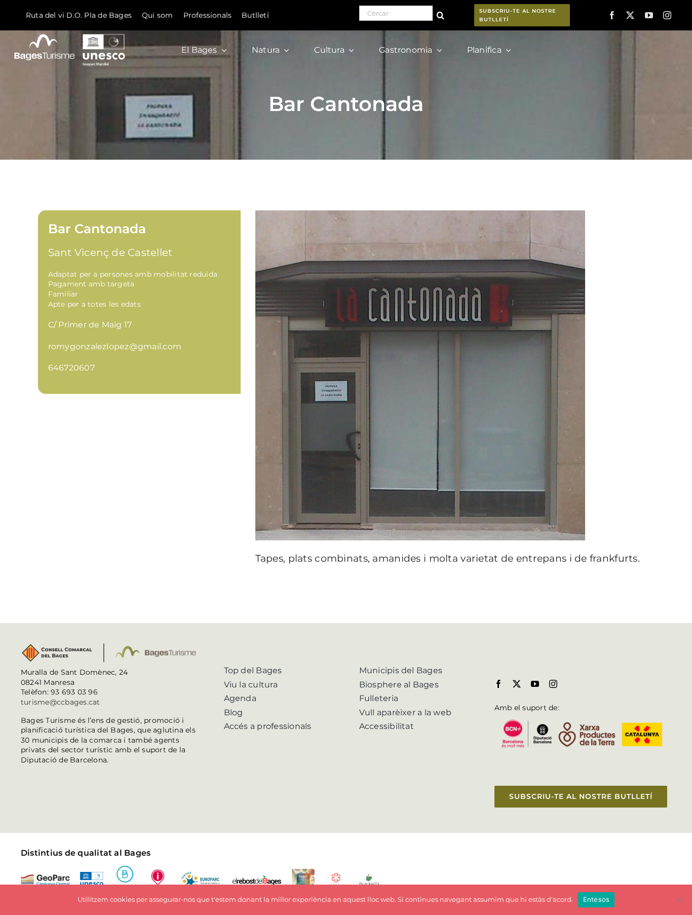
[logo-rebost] (256, 879)
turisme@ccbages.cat (60, 702)
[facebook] (612, 15)
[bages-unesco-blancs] (70, 33)
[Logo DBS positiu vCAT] (124, 869)
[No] (679, 900)
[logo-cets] (200, 872)
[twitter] (630, 15)
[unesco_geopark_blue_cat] (91, 876)
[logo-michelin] (336, 876)
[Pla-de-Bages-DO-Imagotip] (369, 877)
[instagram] (667, 15)
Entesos (596, 899)
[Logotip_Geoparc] (45, 878)
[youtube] (649, 15)
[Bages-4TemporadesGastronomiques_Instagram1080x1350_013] (303, 872)
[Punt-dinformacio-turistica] (157, 872)
